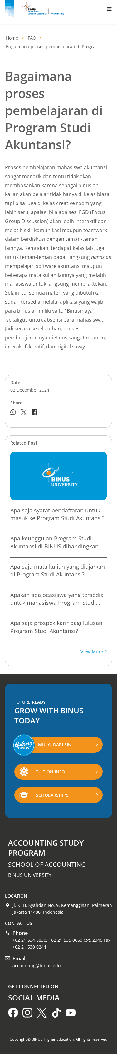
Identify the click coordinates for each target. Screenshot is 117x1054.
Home (12, 38)
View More (91, 652)
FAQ (32, 38)
